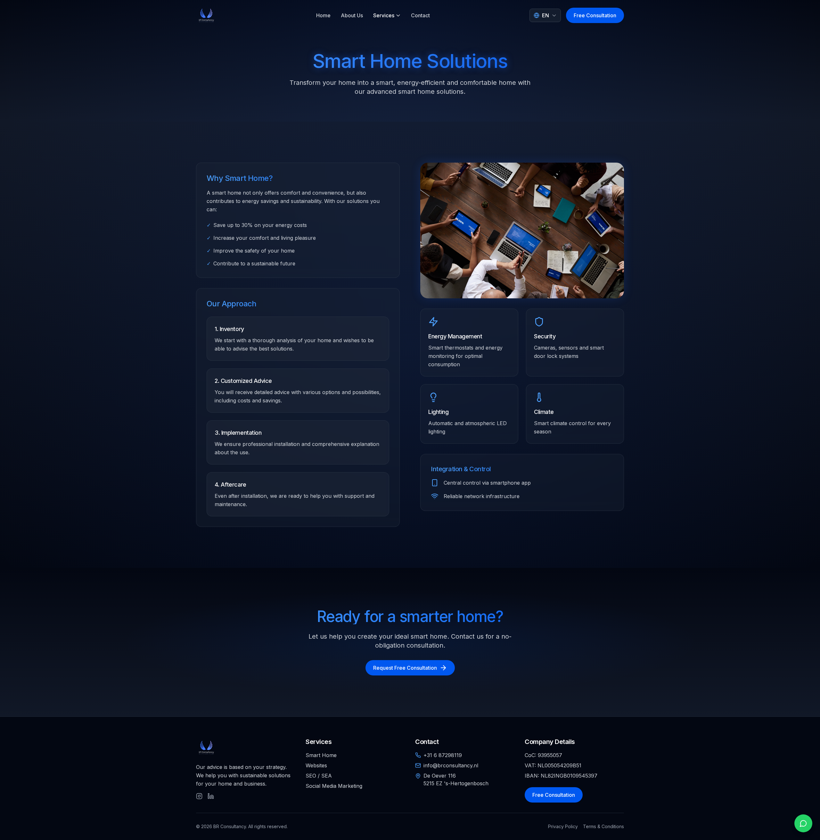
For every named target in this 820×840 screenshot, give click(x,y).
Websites (316, 765)
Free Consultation (595, 15)
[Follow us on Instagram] (199, 796)
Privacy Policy (563, 826)
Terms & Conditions (603, 826)
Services (383, 15)
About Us (352, 15)
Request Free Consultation (405, 668)
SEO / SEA (319, 775)
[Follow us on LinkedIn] (211, 796)
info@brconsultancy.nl (450, 765)
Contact (420, 15)
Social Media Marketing (334, 786)
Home (323, 15)
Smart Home (321, 755)
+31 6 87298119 (442, 755)
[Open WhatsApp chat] (803, 823)
